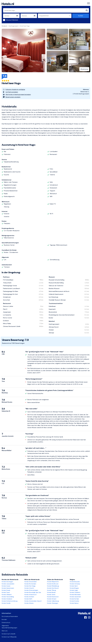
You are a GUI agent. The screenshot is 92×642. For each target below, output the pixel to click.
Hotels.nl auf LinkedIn (8, 634)
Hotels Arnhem (29, 597)
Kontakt (4, 619)
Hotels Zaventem (75, 597)
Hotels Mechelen (75, 594)
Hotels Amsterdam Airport (33, 601)
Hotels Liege (74, 590)
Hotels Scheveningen (31, 590)
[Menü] (88, 3)
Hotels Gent (74, 586)
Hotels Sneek (6, 590)
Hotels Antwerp (75, 584)
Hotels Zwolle (6, 603)
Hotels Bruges (74, 588)
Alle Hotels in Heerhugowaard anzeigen (18, 94)
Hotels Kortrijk (74, 599)
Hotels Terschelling (8, 597)
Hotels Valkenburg (53, 601)
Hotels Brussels (75, 582)
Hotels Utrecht (29, 588)
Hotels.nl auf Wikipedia (9, 637)
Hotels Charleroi (75, 592)
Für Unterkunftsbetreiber (10, 616)
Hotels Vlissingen (52, 603)
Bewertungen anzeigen (13, 97)
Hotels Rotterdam (30, 584)
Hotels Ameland (7, 599)
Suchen (80, 16)
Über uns (4, 631)
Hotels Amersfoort (30, 594)
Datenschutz (6, 622)
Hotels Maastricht (53, 582)
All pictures (84, 69)
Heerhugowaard (13, 26)
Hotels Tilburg (51, 590)
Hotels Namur (74, 603)
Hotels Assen (6, 586)
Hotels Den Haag (29, 586)
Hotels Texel (6, 592)
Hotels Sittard (51, 599)
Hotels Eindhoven (52, 584)
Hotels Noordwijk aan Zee (32, 592)
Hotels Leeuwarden (8, 584)
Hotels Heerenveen (8, 588)
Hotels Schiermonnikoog (9, 601)
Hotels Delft (28, 599)
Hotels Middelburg (53, 586)
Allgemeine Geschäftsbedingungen (9, 627)
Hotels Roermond (52, 597)
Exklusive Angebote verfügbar (15, 89)
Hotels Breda (51, 592)
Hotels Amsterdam (30, 582)
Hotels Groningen (7, 582)
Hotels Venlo (51, 594)
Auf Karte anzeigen (12, 92)
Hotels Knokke (74, 601)
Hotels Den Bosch (53, 588)
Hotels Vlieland (6, 594)
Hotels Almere (29, 603)
